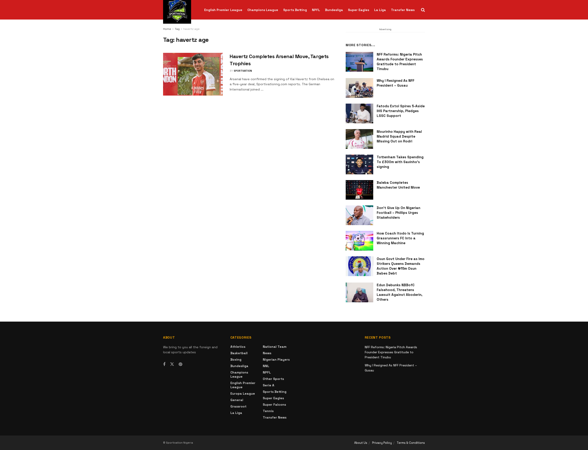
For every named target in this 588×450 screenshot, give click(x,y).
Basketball (239, 353)
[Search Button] (423, 10)
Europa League (242, 393)
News (267, 353)
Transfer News (403, 10)
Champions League (262, 10)
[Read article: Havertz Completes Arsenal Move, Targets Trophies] (193, 74)
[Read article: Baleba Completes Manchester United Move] (359, 190)
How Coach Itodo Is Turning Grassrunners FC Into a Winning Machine (400, 238)
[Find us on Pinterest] (180, 364)
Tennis (268, 411)
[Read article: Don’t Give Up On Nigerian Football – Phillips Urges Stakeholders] (359, 215)
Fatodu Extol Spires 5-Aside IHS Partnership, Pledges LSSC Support (401, 111)
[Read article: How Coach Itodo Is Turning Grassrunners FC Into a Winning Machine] (359, 241)
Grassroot (238, 406)
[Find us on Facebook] (164, 364)
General (236, 400)
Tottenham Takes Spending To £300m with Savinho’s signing (400, 162)
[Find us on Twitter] (172, 364)
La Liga (380, 10)
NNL (266, 366)
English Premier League (223, 10)
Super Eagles (358, 10)
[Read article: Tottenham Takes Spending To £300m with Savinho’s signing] (359, 164)
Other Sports (273, 379)
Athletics (237, 347)
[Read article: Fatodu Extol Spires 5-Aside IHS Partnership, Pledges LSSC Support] (359, 113)
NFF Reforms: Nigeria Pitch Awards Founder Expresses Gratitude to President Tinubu (391, 352)
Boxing (235, 359)
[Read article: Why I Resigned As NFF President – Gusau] (359, 88)
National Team (274, 347)
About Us (360, 443)
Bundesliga (334, 10)
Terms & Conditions (411, 443)
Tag (177, 29)
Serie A (268, 385)
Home (167, 29)
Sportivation (243, 70)
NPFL (316, 10)
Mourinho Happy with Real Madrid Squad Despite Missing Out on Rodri (399, 136)
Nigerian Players (276, 359)
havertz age (191, 29)
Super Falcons (274, 404)
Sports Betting (295, 10)
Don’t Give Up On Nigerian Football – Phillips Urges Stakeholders (398, 213)
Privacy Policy (382, 443)
